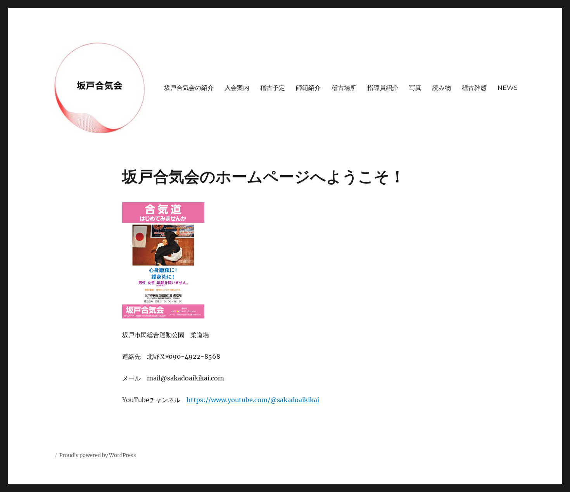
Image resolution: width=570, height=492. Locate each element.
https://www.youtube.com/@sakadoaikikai (253, 400)
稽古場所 (344, 87)
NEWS (507, 87)
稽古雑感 (474, 87)
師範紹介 (308, 87)
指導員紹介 (382, 87)
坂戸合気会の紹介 (189, 87)
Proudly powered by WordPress (97, 455)
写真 (415, 87)
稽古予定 (272, 87)
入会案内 (237, 87)
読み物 (441, 87)
